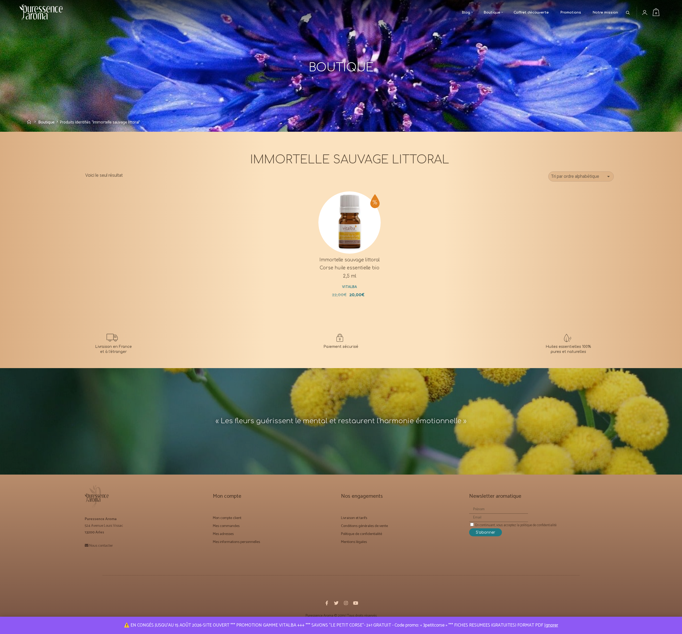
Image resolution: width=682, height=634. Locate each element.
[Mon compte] (649, 12)
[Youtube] (355, 603)
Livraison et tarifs (354, 517)
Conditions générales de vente (364, 525)
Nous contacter (101, 545)
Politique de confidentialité (361, 534)
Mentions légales (354, 542)
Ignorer (551, 625)
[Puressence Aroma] (43, 13)
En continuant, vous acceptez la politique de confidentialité (515, 525)
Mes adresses (223, 534)
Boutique (46, 122)
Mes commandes (226, 525)
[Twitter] (336, 603)
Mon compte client (227, 517)
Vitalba (349, 287)
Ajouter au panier (352, 233)
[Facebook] (326, 603)
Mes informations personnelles (236, 542)
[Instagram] (346, 603)
